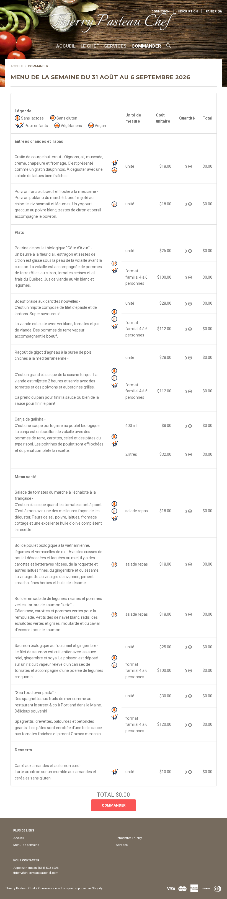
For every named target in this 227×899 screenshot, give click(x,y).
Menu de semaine (26, 845)
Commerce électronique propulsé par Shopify (70, 888)
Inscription (188, 11)
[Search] (168, 48)
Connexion (160, 11)
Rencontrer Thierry (129, 838)
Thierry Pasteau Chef (20, 888)
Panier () (214, 11)
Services (115, 46)
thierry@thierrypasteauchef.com (35, 873)
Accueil (66, 46)
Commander (146, 46)
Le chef (90, 46)
